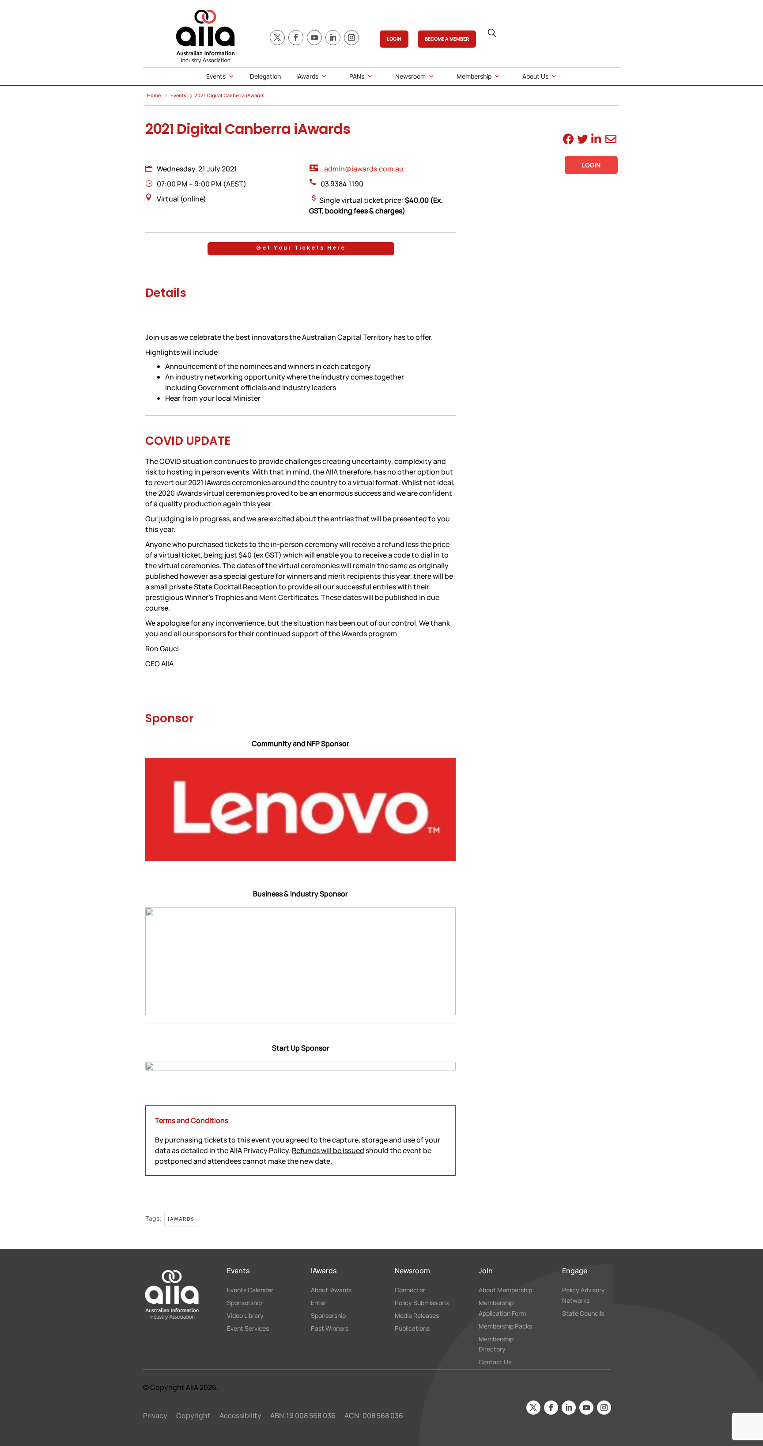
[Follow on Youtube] (314, 37)
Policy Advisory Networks (583, 1295)
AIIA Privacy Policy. (261, 1150)
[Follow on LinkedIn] (332, 37)
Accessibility (240, 1415)
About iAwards (331, 1290)
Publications (412, 1328)
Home (154, 95)
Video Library (245, 1315)
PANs (356, 76)
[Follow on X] (277, 37)
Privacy (155, 1415)
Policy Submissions (422, 1302)
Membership (474, 76)
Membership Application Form (502, 1307)
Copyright (193, 1415)
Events (216, 76)
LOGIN (394, 38)
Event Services (248, 1328)
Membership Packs (505, 1326)
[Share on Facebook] (567, 140)
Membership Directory (496, 1344)
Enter (318, 1302)
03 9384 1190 (342, 184)
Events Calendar (250, 1290)
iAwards (307, 76)
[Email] (610, 140)
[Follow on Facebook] (295, 37)
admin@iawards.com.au (364, 169)
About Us (535, 76)
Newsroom (410, 76)
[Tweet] (581, 140)
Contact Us (495, 1362)
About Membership (505, 1290)
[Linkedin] (595, 140)
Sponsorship (244, 1302)
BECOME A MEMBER (447, 38)
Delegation (265, 76)
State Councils (583, 1313)
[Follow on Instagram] (351, 37)
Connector (410, 1290)
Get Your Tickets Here (301, 247)
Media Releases (417, 1315)
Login (591, 165)
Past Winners (329, 1328)
